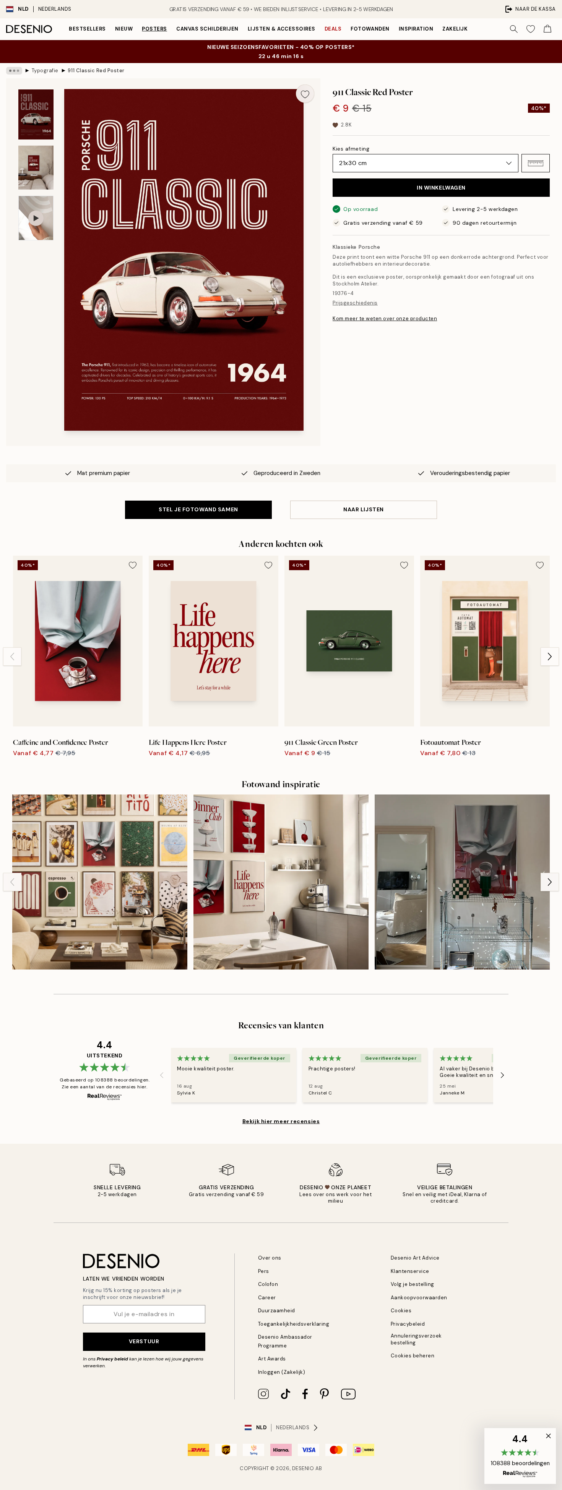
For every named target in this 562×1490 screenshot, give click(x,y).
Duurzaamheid (276, 1310)
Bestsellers (87, 29)
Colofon (268, 1284)
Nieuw (124, 29)
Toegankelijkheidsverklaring (294, 1324)
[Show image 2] (36, 168)
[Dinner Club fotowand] (281, 882)
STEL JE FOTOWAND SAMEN (198, 509)
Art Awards (272, 1358)
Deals (333, 29)
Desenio (303, 1468)
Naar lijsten (363, 509)
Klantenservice (410, 1271)
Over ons (269, 1258)
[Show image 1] (36, 114)
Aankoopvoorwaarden (419, 1297)
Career (267, 1297)
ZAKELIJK (455, 29)
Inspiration (416, 29)
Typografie (45, 70)
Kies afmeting (351, 148)
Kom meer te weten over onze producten (385, 318)
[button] (535, 163)
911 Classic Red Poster (96, 70)
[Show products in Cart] (547, 29)
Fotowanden (370, 29)
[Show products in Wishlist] (530, 29)
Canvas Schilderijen (207, 29)
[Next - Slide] (550, 656)
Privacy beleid (112, 1359)
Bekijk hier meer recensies (281, 1121)
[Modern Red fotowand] (462, 882)
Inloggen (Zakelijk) (281, 1372)
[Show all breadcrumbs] (14, 71)
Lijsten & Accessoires (281, 29)
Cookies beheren (413, 1355)
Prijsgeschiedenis (355, 303)
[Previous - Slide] (12, 656)
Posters (154, 29)
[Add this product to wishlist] (305, 93)
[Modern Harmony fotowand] (99, 882)
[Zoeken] (513, 29)
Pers (263, 1271)
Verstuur (144, 1341)
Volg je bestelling (412, 1284)
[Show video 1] (36, 218)
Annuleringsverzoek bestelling (416, 1339)
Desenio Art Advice (415, 1258)
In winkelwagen (441, 187)
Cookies (401, 1310)
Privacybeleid (408, 1324)
